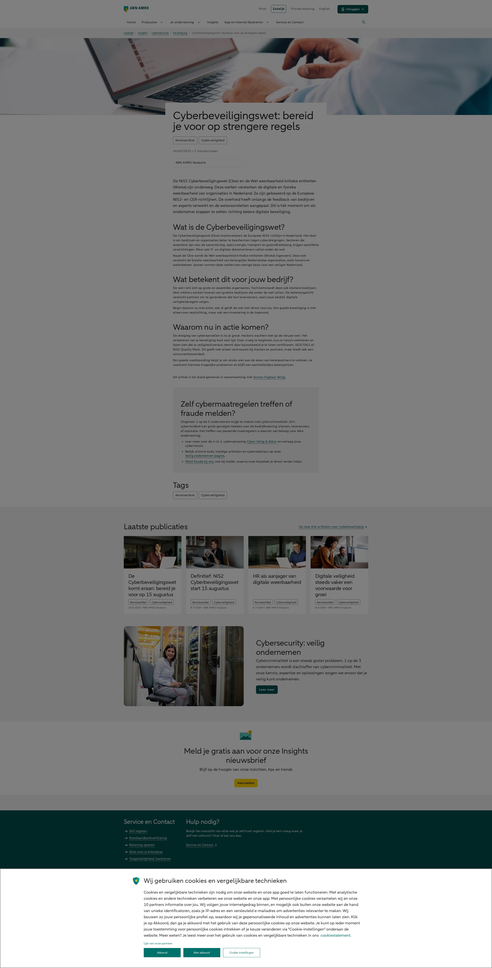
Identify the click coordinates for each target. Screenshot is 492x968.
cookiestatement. (336, 935)
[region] (246, 918)
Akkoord (162, 953)
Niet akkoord (202, 953)
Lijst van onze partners (158, 943)
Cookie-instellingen (241, 953)
